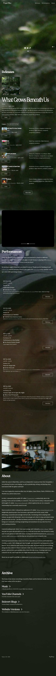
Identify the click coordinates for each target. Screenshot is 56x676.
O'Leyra (8, 132)
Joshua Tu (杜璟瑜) (11, 157)
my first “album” (44, 529)
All (7, 124)
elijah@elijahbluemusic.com (37, 557)
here (19, 371)
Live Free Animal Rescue (46, 369)
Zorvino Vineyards (12, 369)
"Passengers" (31, 498)
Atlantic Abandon (11, 183)
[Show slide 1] (52, 46)
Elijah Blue (7, 3)
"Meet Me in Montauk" (21, 503)
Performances (46, 3)
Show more (28, 192)
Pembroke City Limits (30, 291)
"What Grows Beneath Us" (44, 510)
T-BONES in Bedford (12, 318)
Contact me (5, 269)
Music (5, 586)
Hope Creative (11, 396)
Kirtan (49, 260)
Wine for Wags (28, 369)
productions (13, 536)
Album (11, 124)
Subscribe (36, 269)
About (53, 3)
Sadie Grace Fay (10, 145)
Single (17, 124)
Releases (37, 3)
